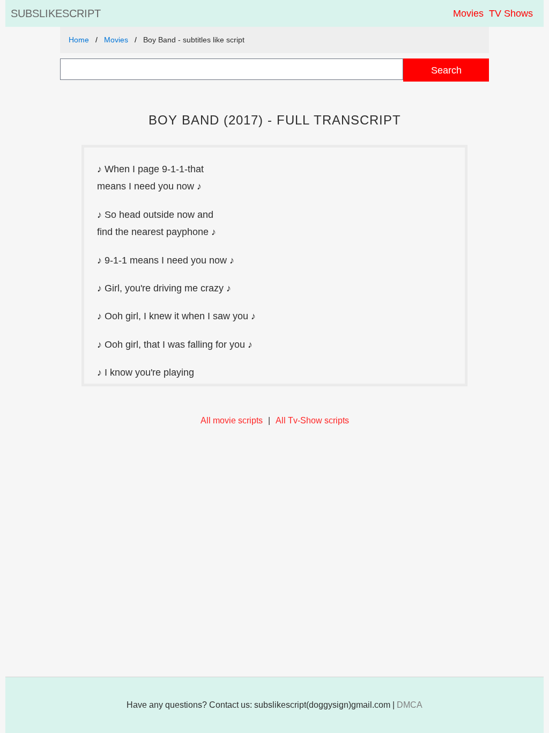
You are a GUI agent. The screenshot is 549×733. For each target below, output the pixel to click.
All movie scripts (232, 420)
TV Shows (511, 13)
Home (79, 39)
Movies (468, 13)
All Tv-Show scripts (312, 420)
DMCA (409, 704)
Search (446, 70)
